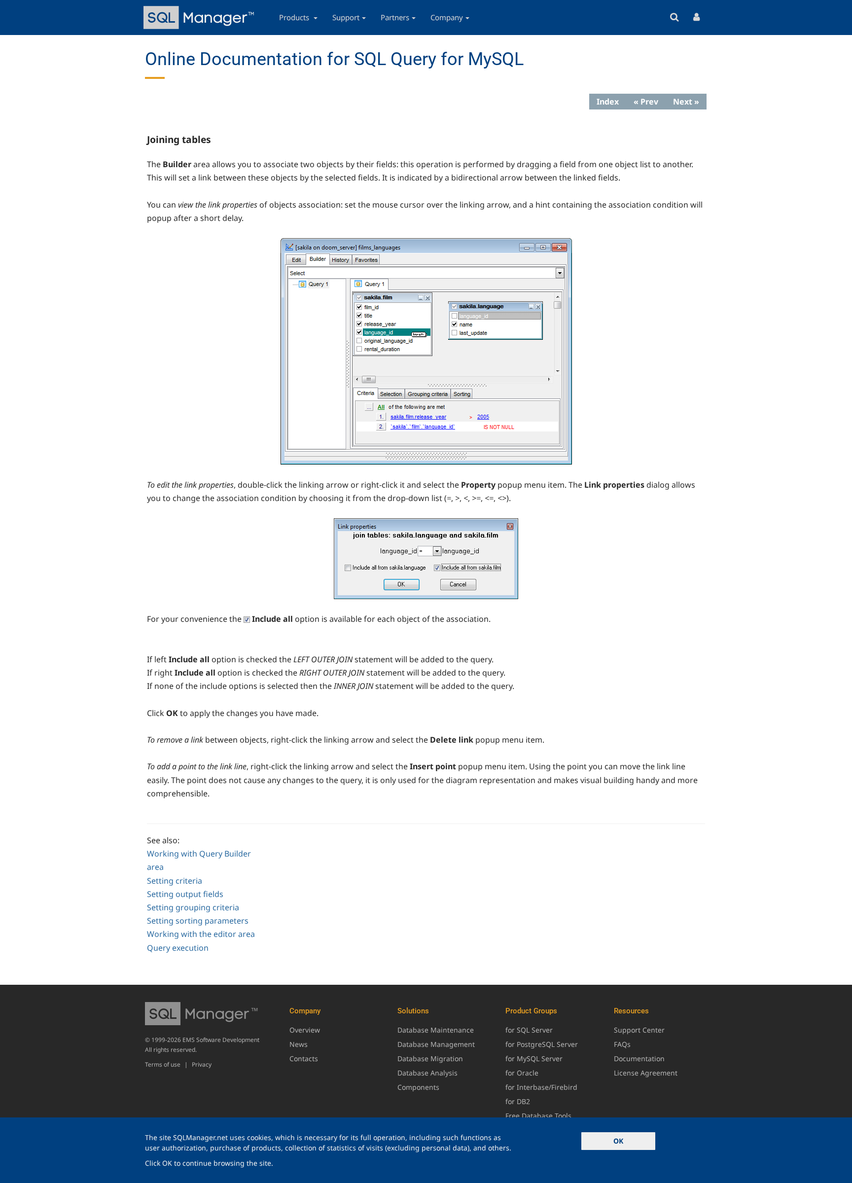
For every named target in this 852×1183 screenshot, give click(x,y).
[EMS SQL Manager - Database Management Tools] (200, 17)
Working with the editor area (201, 934)
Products (295, 17)
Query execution (178, 947)
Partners (395, 17)
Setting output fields (185, 894)
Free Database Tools (538, 1115)
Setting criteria (174, 880)
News (298, 1044)
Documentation (639, 1058)
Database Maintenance (435, 1030)
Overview (304, 1030)
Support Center (639, 1030)
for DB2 (517, 1101)
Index (608, 101)
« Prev (646, 101)
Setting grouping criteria (193, 907)
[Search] (674, 17)
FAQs (622, 1044)
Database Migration (430, 1058)
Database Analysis (427, 1072)
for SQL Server (529, 1030)
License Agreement (645, 1072)
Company (446, 17)
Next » (686, 101)
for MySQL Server (534, 1058)
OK (618, 1141)
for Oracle (521, 1072)
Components (418, 1087)
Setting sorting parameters (197, 920)
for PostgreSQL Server (541, 1044)
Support (345, 17)
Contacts (303, 1058)
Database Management (436, 1044)
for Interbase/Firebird (541, 1087)
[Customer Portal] (696, 17)
